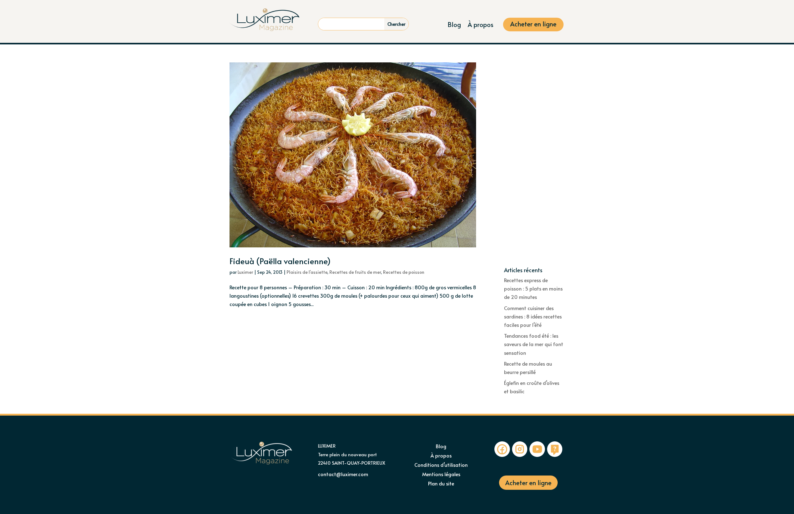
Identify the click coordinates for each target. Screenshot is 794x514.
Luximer (245, 272)
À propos (480, 25)
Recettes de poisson (403, 272)
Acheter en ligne (533, 25)
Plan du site (441, 484)
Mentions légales (441, 474)
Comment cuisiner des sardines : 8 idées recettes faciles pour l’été (533, 316)
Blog (454, 25)
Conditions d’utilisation (441, 465)
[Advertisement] (534, 165)
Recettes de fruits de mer (355, 272)
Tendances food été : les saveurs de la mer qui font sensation (533, 344)
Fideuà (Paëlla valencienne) (280, 260)
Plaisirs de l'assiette (307, 272)
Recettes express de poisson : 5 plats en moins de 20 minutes (533, 288)
